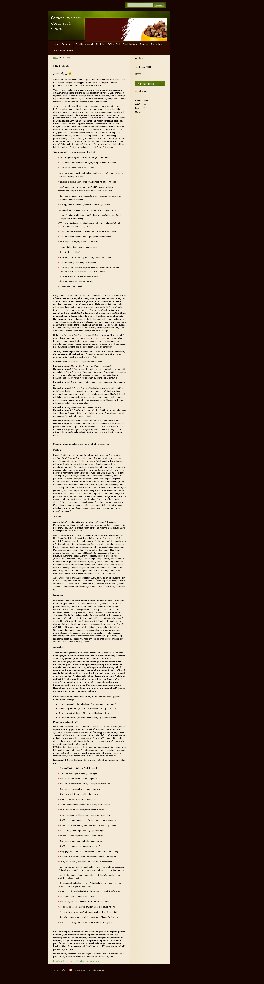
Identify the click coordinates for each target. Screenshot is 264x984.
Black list (100, 44)
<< (137, 67)
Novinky (144, 44)
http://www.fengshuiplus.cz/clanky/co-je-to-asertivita (76, 961)
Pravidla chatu (130, 44)
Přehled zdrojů (147, 84)
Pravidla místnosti (84, 44)
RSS (102, 970)
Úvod (56, 44)
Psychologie (157, 44)
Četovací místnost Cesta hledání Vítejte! (66, 23)
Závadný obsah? (80, 970)
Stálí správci (114, 44)
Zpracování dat (93, 970)
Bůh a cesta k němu (63, 50)
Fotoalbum (67, 44)
